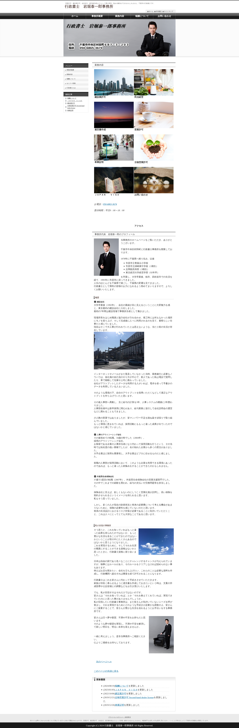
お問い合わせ (164, 16)
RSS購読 (159, 11)
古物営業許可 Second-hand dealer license (134, 697)
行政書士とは (71, 88)
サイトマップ (168, 11)
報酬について (121, 686)
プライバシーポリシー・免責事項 (119, 717)
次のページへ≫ (104, 661)
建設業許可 (120, 693)
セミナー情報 (71, 83)
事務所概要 (70, 70)
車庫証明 (119, 705)
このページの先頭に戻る (106, 671)
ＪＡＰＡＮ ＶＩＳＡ (126, 690)
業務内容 (70, 74)
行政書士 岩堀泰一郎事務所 (89, 6)
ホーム (151, 11)
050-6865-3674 (110, 204)
